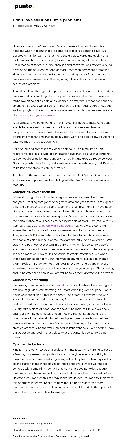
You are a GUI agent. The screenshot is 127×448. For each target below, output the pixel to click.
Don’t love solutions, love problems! (33, 424)
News (52, 26)
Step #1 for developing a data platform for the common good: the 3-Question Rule (58, 430)
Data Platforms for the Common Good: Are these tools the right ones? (51, 436)
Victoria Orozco (24, 26)
